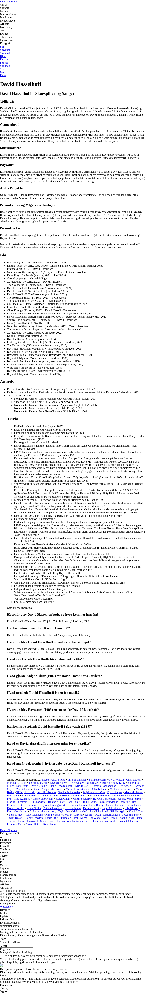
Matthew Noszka (99, 795)
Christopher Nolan (43, 798)
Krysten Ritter (58, 782)
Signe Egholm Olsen (61, 785)
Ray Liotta (22, 785)
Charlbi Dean (133, 779)
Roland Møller (56, 801)
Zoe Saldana (23, 789)
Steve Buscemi (28, 805)
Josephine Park (130, 814)
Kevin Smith (34, 808)
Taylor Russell (15, 817)
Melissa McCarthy (82, 811)
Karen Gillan (63, 798)
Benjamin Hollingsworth (52, 805)
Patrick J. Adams (52, 808)
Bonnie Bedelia (97, 779)
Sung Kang (118, 782)
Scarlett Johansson (129, 820)
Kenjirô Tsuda (137, 811)
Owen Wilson (116, 779)
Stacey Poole (47, 820)
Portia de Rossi (69, 817)
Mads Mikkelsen (133, 792)
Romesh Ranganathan (104, 785)
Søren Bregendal (120, 795)
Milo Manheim (34, 814)
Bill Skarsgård (38, 801)
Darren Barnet (91, 808)
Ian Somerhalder (77, 779)
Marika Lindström (17, 801)
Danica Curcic (134, 805)
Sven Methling (39, 785)
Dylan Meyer (114, 792)
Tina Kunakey (22, 798)
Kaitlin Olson (126, 817)
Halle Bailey (96, 805)
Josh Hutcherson (46, 792)
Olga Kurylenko (109, 801)
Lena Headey (16, 814)
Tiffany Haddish (25, 792)
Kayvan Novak (30, 795)
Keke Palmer (50, 824)
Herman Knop (73, 808)
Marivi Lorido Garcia (78, 789)
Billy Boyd (101, 811)
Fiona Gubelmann (17, 811)
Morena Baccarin (16, 782)
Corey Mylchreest (72, 814)
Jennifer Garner (114, 805)
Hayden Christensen (104, 798)
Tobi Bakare (74, 801)
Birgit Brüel (52, 817)
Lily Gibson (131, 808)
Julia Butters (56, 789)
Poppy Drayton (34, 817)
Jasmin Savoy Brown (98, 782)
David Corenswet (28, 820)
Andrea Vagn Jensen (129, 798)
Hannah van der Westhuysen (73, 820)
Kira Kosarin (52, 814)
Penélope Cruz (15, 824)
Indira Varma (90, 801)
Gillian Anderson (39, 811)
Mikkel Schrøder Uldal (74, 795)
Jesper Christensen (112, 808)
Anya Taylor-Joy (60, 811)
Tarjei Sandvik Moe (94, 792)
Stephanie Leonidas (69, 792)
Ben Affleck (125, 785)
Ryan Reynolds (15, 808)
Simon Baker (33, 824)
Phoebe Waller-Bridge (52, 779)
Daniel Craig (40, 789)
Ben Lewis (13, 795)
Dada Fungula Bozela (104, 820)
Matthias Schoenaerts (121, 789)
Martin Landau (111, 814)
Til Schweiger (76, 782)
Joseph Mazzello (38, 782)
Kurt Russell (82, 785)
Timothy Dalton (50, 795)
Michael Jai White (90, 817)
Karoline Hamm (78, 805)
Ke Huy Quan (93, 814)
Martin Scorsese (82, 798)
